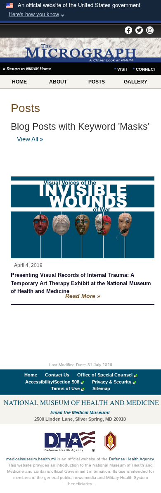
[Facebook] (128, 31)
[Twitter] (139, 31)
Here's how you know (34, 14)
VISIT (122, 69)
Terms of (65, 388)
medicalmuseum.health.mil (31, 459)
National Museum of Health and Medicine (81, 402)
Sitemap (101, 388)
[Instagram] (150, 31)
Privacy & (111, 381)
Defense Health (131, 459)
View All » (30, 139)
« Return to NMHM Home (27, 69)
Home (30, 374)
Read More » (82, 296)
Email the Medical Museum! (80, 412)
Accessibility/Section (52, 381)
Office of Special (105, 374)
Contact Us (57, 374)
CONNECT (146, 69)
